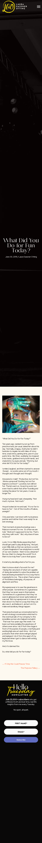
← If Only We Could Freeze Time (16, 664)
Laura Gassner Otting (28, 256)
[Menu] (38, 7)
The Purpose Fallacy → (30, 668)
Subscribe (21, 740)
